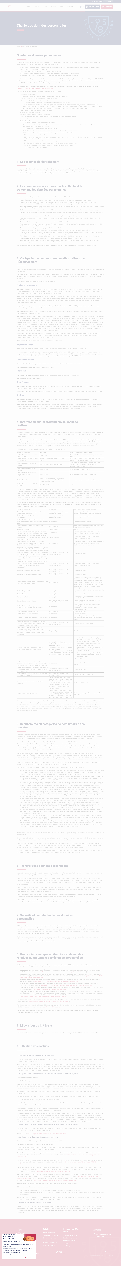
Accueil (18, 46)
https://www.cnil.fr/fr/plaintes (51, 1007)
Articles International (49, 1245)
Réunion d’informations (70, 1238)
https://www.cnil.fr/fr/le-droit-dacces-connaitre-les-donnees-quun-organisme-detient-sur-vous (58, 972)
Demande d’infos (94, 6)
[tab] (28, 7)
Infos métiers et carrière (50, 1242)
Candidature (108, 6)
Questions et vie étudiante (50, 1235)
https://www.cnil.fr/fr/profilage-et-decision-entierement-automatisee (49, 1002)
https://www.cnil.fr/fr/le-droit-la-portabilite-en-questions (49, 989)
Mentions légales (109, 1251)
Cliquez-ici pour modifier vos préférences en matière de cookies (47, 1134)
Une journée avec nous (69, 1240)
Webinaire (66, 1243)
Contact (111, 1255)
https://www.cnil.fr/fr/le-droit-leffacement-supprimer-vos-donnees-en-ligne (56, 981)
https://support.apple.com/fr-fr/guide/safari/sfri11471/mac (53, 1171)
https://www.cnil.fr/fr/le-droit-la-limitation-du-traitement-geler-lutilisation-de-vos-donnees (66, 985)
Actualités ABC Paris (49, 1233)
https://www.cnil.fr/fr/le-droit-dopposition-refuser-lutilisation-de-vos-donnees (43, 996)
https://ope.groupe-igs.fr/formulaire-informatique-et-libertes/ (35, 88)
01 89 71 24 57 (108, 1)
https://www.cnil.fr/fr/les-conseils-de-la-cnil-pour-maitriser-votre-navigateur (55, 1180)
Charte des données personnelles (98, 1255)
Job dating (66, 1246)
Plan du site (100, 1251)
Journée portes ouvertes (70, 1235)
